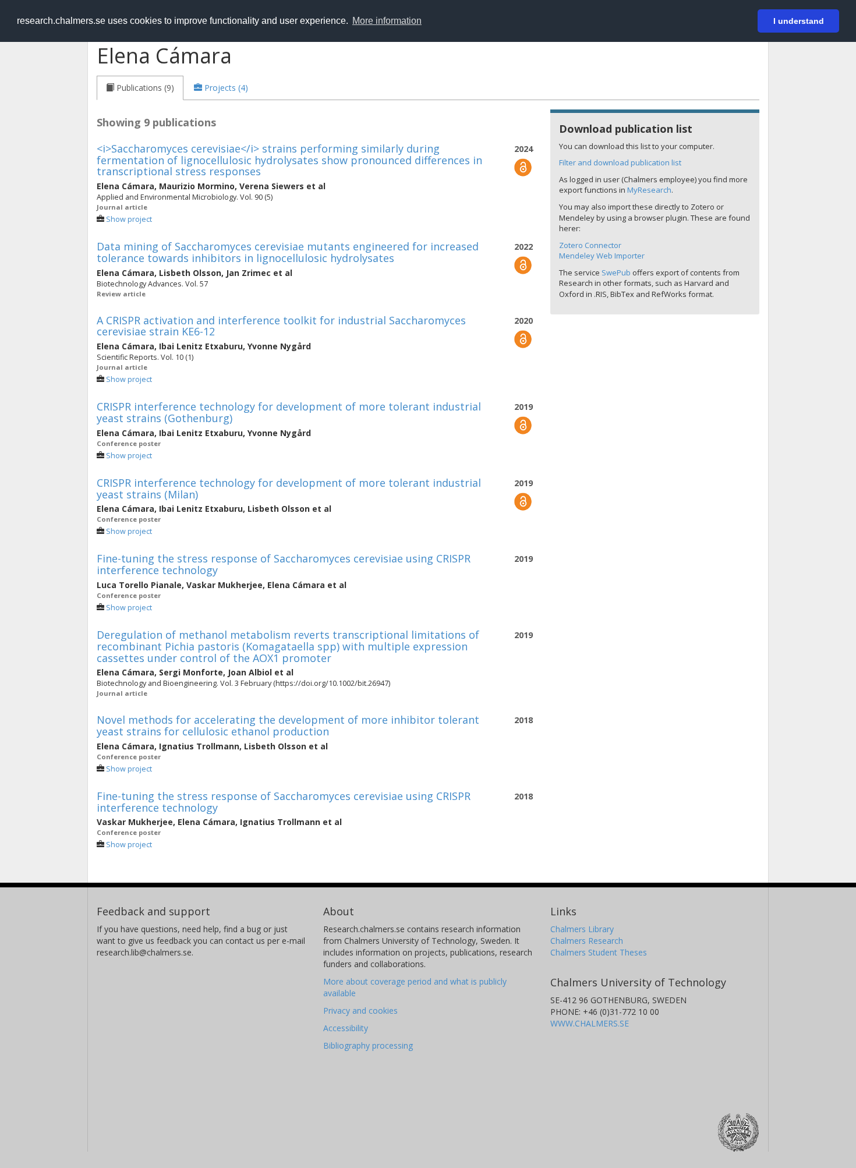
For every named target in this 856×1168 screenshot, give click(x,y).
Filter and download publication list (620, 162)
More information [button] (387, 21)
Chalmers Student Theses (598, 952)
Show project (129, 219)
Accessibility (345, 1027)
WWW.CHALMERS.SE (589, 1023)
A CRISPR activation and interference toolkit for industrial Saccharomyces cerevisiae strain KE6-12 (281, 326)
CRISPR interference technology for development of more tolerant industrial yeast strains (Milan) (289, 488)
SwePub (616, 272)
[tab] (140, 88)
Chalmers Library (582, 929)
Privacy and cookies (360, 1010)
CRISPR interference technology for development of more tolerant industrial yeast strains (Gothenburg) (289, 412)
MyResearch (649, 190)
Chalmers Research (586, 940)
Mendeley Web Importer (602, 255)
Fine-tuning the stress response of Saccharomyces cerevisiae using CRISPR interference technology (284, 564)
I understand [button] (798, 21)
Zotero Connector (590, 245)
